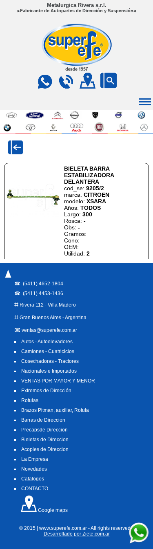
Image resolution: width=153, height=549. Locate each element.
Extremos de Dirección (46, 390)
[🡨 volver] (15, 147)
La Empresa (34, 459)
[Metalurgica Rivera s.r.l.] (76, 68)
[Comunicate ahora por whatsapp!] (139, 542)
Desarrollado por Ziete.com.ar (77, 534)
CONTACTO (34, 488)
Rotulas (29, 400)
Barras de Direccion (43, 420)
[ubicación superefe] (87, 86)
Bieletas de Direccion (45, 439)
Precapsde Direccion (44, 430)
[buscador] (108, 86)
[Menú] (8, 278)
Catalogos (32, 479)
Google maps (52, 510)
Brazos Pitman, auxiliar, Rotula (55, 410)
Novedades (34, 469)
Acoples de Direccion (45, 449)
